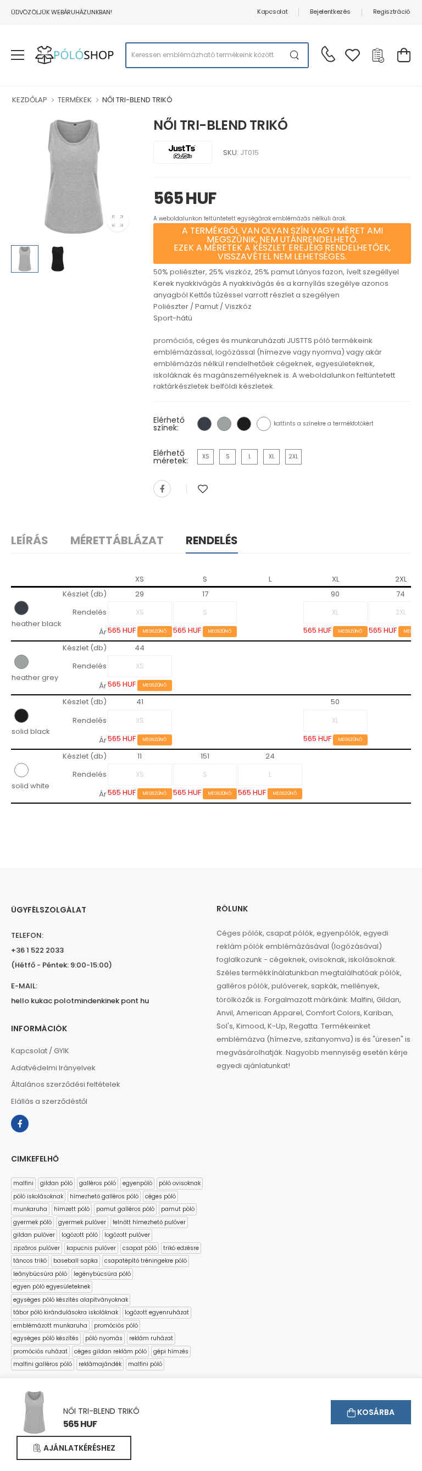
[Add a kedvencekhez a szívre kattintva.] (203, 489)
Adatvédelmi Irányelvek (53, 1068)
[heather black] (204, 424)
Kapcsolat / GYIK (40, 1051)
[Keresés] (295, 55)
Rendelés (212, 540)
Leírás (29, 540)
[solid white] (264, 424)
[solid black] (244, 424)
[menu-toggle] (17, 55)
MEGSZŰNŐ (154, 631)
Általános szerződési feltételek (65, 1084)
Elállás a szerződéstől (49, 1101)
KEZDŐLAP (29, 100)
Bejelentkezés (330, 11)
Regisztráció (391, 11)
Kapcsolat (272, 11)
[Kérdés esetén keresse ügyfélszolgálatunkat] (328, 54)
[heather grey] (224, 424)
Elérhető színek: (169, 423)
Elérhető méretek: (170, 456)
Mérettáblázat (117, 540)
